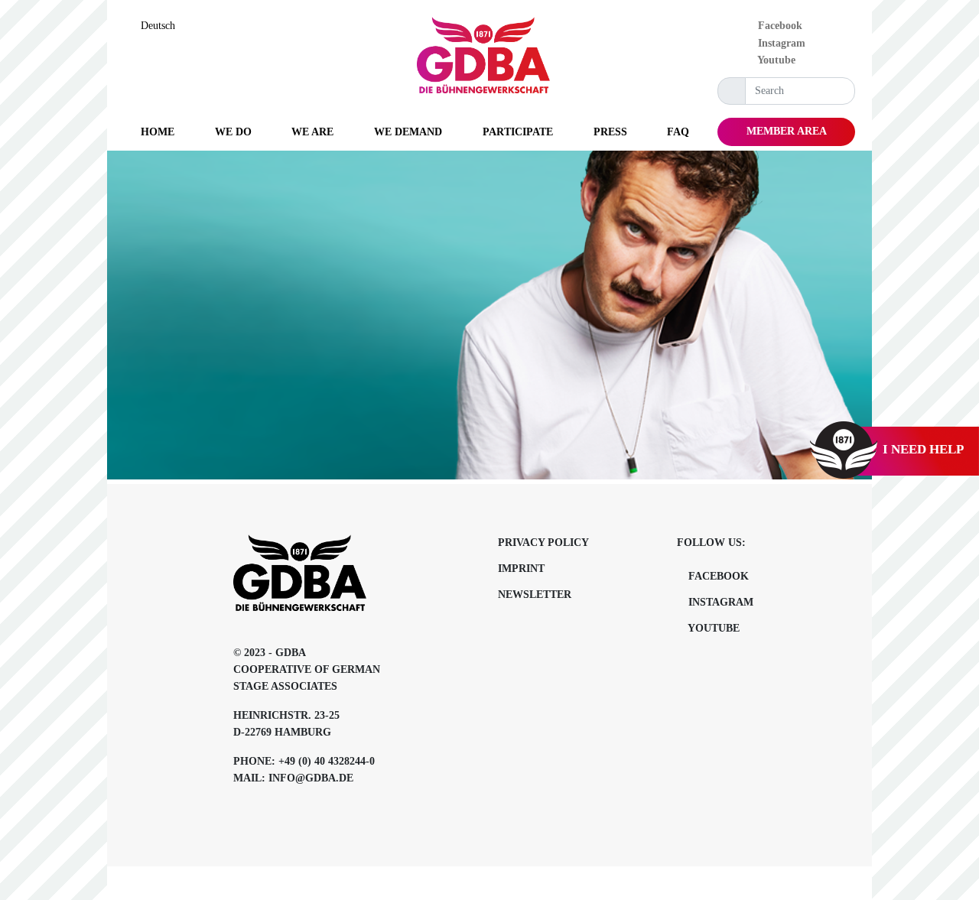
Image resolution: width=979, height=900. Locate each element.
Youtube (775, 60)
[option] (162, 26)
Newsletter (534, 594)
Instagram (780, 43)
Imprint (521, 568)
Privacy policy (543, 542)
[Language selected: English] (944, 887)
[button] (233, 132)
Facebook (778, 25)
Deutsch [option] (158, 25)
